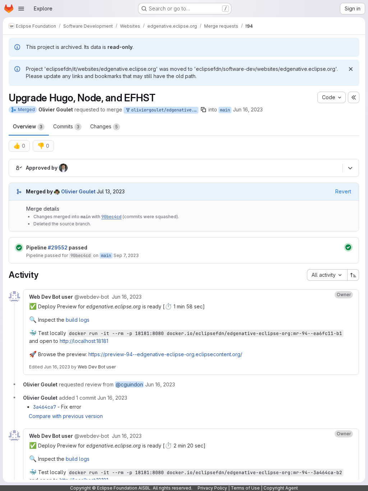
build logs (77, 320)
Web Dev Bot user (97, 367)
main (225, 110)
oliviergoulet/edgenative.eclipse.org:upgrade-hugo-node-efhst (163, 110)
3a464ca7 (44, 407)
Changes (104, 126)
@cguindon (129, 384)
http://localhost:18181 (84, 341)
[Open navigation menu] (21, 8)
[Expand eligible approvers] (350, 168)
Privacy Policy (212, 488)
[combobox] (327, 275)
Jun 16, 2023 (248, 109)
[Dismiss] (350, 69)
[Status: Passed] (19, 247)
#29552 (58, 247)
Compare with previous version (66, 416)
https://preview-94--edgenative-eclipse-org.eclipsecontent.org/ (165, 354)
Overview (27, 126)
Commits (66, 126)
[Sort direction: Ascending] (353, 275)
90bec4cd (111, 217)
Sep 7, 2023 (126, 255)
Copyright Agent (280, 488)
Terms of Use (245, 488)
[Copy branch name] (203, 109)
